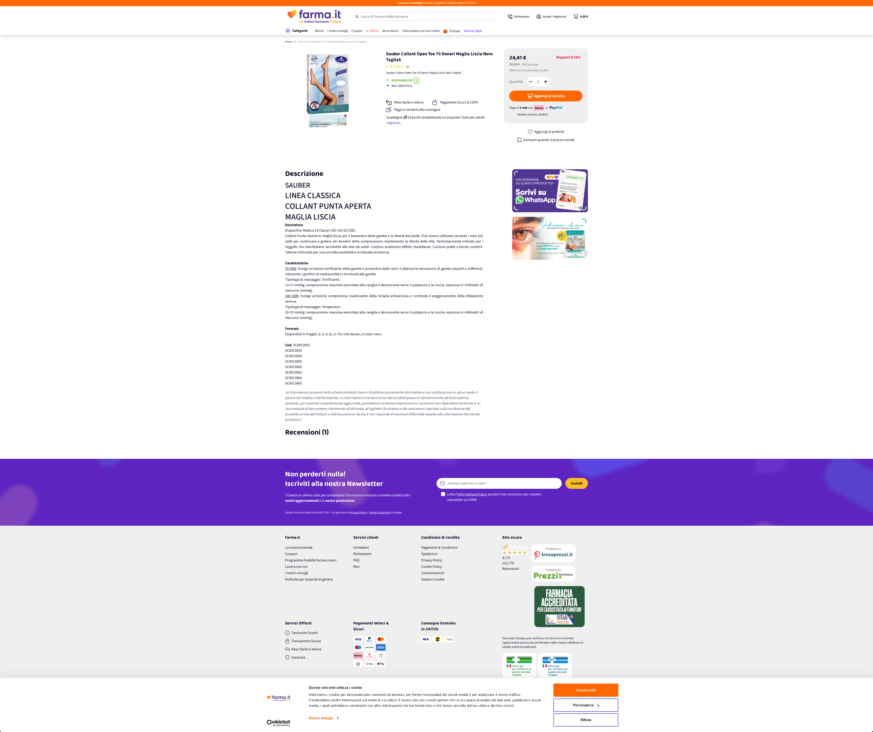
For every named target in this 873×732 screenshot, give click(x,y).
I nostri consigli (296, 573)
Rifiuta (586, 720)
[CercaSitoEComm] (519, 666)
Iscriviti (576, 483)
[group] (395, 67)
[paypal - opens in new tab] (556, 108)
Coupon (291, 553)
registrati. (393, 122)
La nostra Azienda (298, 547)
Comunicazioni (432, 573)
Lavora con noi (296, 566)
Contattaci (361, 547)
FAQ (356, 560)
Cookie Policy (431, 566)
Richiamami (362, 553)
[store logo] (314, 16)
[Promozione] (550, 190)
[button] (296, 30)
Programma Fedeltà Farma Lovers (310, 560)
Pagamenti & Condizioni (439, 547)
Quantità (516, 81)
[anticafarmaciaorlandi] (559, 553)
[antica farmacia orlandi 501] (559, 574)
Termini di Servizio (379, 513)
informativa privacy (471, 494)
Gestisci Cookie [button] (432, 579)
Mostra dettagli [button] (321, 718)
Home (288, 42)
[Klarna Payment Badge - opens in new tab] (539, 108)
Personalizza (583, 705)
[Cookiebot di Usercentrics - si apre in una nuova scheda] (279, 723)
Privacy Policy (358, 513)
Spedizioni (429, 553)
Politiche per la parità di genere (309, 579)
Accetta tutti (586, 690)
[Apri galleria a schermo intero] (327, 90)
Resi (356, 566)
